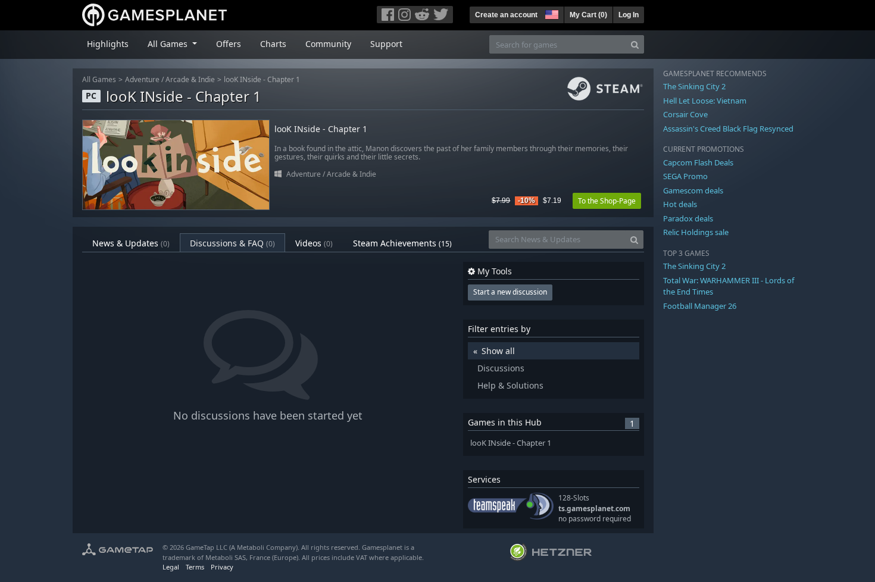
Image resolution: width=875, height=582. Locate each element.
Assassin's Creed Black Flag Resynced (728, 128)
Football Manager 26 (699, 306)
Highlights (108, 43)
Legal (170, 566)
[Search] (635, 44)
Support (386, 43)
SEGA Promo (685, 176)
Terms (195, 566)
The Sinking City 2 (694, 86)
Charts (273, 43)
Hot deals (680, 204)
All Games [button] (169, 43)
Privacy (222, 566)
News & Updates (131, 243)
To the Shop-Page (607, 201)
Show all (498, 350)
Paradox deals (688, 218)
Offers (228, 43)
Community (328, 43)
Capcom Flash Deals (698, 162)
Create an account (506, 15)
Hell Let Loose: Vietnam (704, 100)
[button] (550, 13)
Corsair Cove (685, 114)
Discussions (500, 368)
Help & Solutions (510, 385)
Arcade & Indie (190, 79)
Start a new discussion (510, 292)
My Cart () (588, 15)
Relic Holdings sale (696, 232)
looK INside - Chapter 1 (262, 79)
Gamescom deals (693, 190)
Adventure (142, 79)
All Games (99, 79)
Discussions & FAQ (232, 243)
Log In (628, 15)
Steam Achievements (402, 243)
